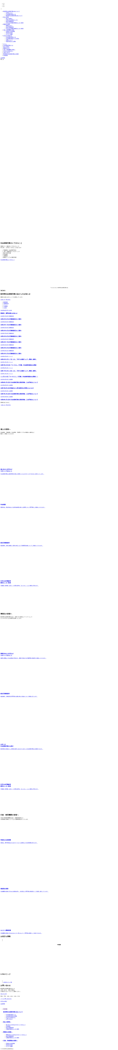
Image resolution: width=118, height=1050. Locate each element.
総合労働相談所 (10, 21)
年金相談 (8, 1026)
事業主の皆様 (6, 24)
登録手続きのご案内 (11, 41)
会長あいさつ (9, 12)
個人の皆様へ (9, 18)
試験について (9, 40)
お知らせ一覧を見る (5, 299)
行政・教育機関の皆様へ (9, 49)
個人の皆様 (6, 17)
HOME (5, 1009)
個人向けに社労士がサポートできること (16, 1024)
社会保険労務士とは (11, 14)
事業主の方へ (9, 25)
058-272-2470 (4, 993)
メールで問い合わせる (6, 998)
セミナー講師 (9, 34)
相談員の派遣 (9, 32)
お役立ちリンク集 (7, 982)
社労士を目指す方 (7, 35)
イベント (5, 305)
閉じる (2, 59)
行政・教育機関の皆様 (8, 30)
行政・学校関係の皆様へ (10, 1040)
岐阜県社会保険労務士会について (11, 11)
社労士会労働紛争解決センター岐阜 (14, 22)
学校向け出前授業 (10, 31)
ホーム (5, 44)
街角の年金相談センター (12, 20)
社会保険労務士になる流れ (12, 38)
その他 (5, 307)
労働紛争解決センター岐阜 (12, 1029)
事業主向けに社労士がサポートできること (16, 1034)
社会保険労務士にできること (8, 259)
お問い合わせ (6, 52)
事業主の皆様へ (7, 1032)
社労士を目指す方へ (8, 51)
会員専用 (5, 55)
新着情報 (5, 302)
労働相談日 (6, 303)
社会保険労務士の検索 (11, 1016)
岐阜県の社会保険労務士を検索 (11, 54)
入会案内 (5, 306)
